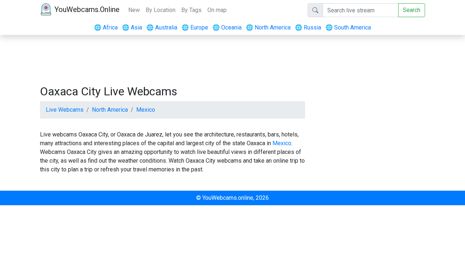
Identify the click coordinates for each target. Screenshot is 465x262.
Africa (106, 27)
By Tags (191, 10)
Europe (195, 27)
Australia (161, 27)
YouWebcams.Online (87, 9)
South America (348, 27)
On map (217, 10)
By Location (160, 10)
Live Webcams (65, 109)
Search (411, 10)
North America (268, 27)
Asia (132, 27)
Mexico (145, 109)
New (134, 10)
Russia (308, 27)
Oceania (227, 27)
